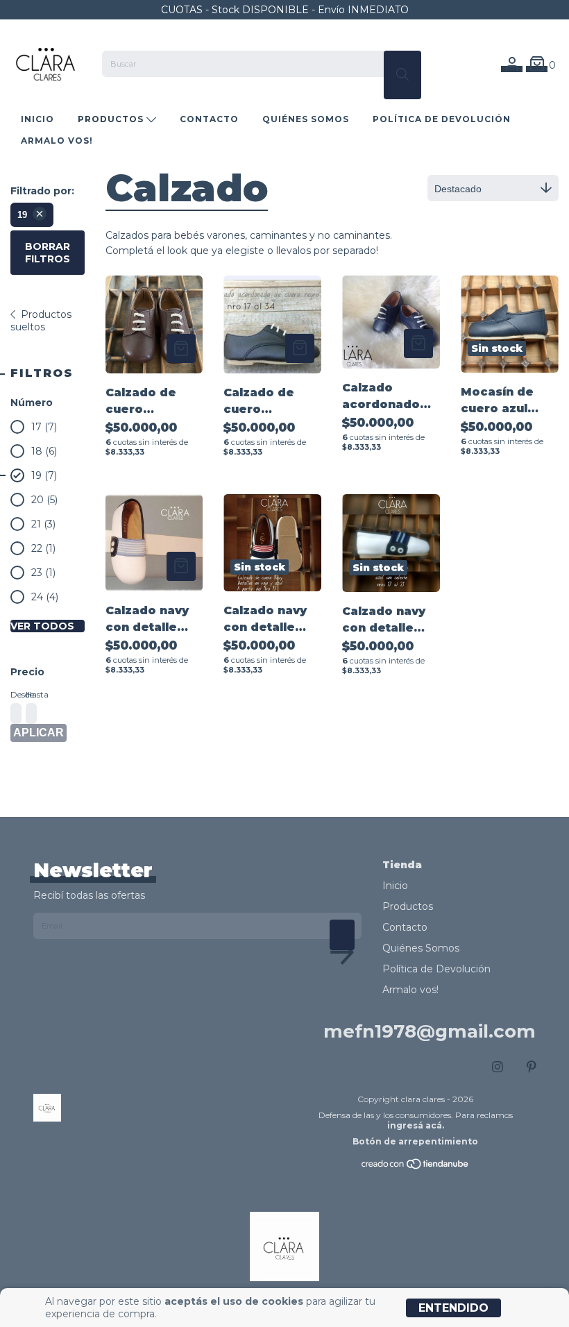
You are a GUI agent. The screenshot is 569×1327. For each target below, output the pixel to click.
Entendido (453, 1308)
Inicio (37, 119)
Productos (112, 119)
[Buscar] (402, 75)
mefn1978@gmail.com (429, 1031)
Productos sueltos (40, 320)
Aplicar (38, 732)
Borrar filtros (47, 252)
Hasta (30, 694)
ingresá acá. (415, 1125)
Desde (14, 694)
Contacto (209, 119)
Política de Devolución (442, 119)
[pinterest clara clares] (531, 1066)
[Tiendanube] (415, 1167)
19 (22, 215)
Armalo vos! (57, 140)
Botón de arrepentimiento (415, 1141)
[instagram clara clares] (497, 1066)
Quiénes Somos (305, 119)
